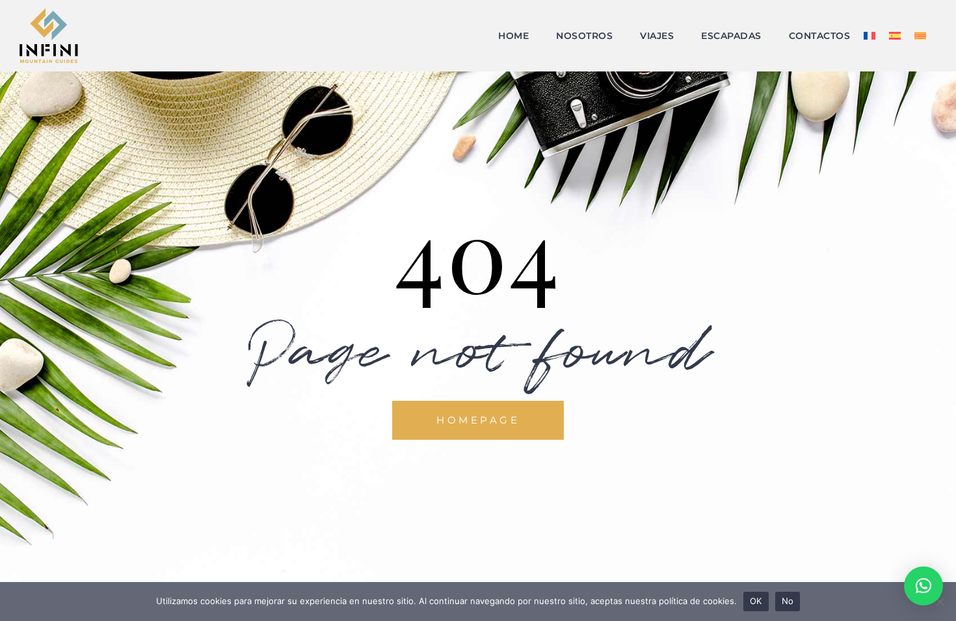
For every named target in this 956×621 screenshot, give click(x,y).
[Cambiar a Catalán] (920, 43)
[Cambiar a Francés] (869, 43)
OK (756, 601)
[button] (923, 585)
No (788, 601)
